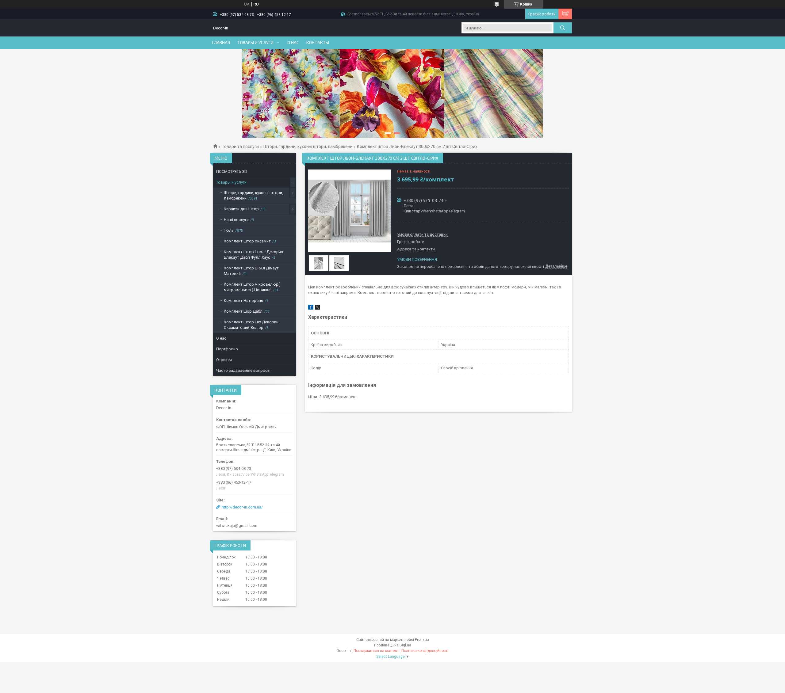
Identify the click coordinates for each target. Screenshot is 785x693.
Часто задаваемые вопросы (243, 370)
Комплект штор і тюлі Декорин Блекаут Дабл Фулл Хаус (253, 254)
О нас (293, 42)
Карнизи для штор (241, 209)
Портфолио (227, 349)
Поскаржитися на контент (376, 651)
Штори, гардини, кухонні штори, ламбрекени (308, 146)
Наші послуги (236, 219)
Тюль (229, 230)
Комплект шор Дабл (243, 311)
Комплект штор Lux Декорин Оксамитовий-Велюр (251, 325)
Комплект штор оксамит (247, 241)
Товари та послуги (240, 146)
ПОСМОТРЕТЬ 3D (231, 171)
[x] (317, 308)
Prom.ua (422, 640)
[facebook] (310, 308)
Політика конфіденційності (424, 651)
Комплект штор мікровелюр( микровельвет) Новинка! (252, 287)
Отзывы (224, 359)
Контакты (317, 42)
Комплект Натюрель (243, 300)
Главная (221, 42)
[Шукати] (562, 27)
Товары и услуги (255, 42)
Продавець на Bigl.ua (392, 645)
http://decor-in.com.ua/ (242, 507)
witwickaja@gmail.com (236, 525)
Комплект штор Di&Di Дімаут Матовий (251, 271)
